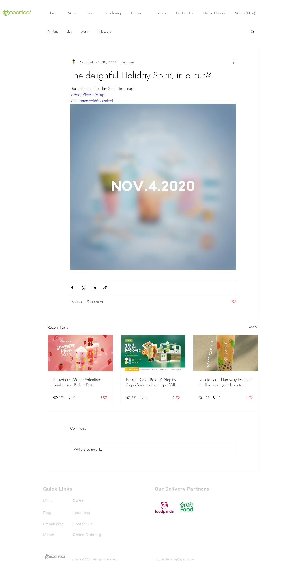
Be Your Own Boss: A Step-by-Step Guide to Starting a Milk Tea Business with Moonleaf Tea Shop (152, 382)
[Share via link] (105, 287)
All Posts (53, 31)
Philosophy (104, 31)
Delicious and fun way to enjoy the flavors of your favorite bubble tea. (225, 382)
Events (84, 31)
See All (253, 326)
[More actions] (233, 62)
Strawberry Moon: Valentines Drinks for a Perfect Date (77, 382)
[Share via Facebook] (72, 287)
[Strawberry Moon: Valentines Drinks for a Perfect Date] (80, 353)
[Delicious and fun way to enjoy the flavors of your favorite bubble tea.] (225, 353)
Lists (69, 31)
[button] (252, 31)
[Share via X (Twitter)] (83, 287)
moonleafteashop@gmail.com (174, 559)
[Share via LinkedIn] (94, 287)
